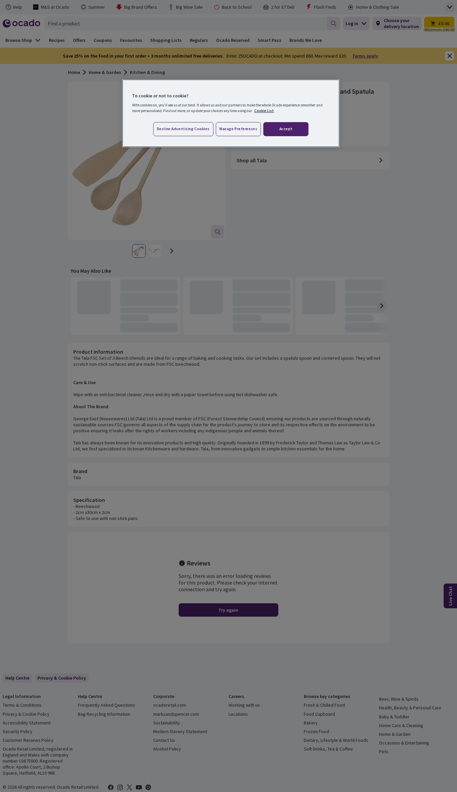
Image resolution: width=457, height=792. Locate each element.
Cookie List (264, 110)
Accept (286, 128)
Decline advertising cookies (183, 128)
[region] (231, 113)
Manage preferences (238, 128)
